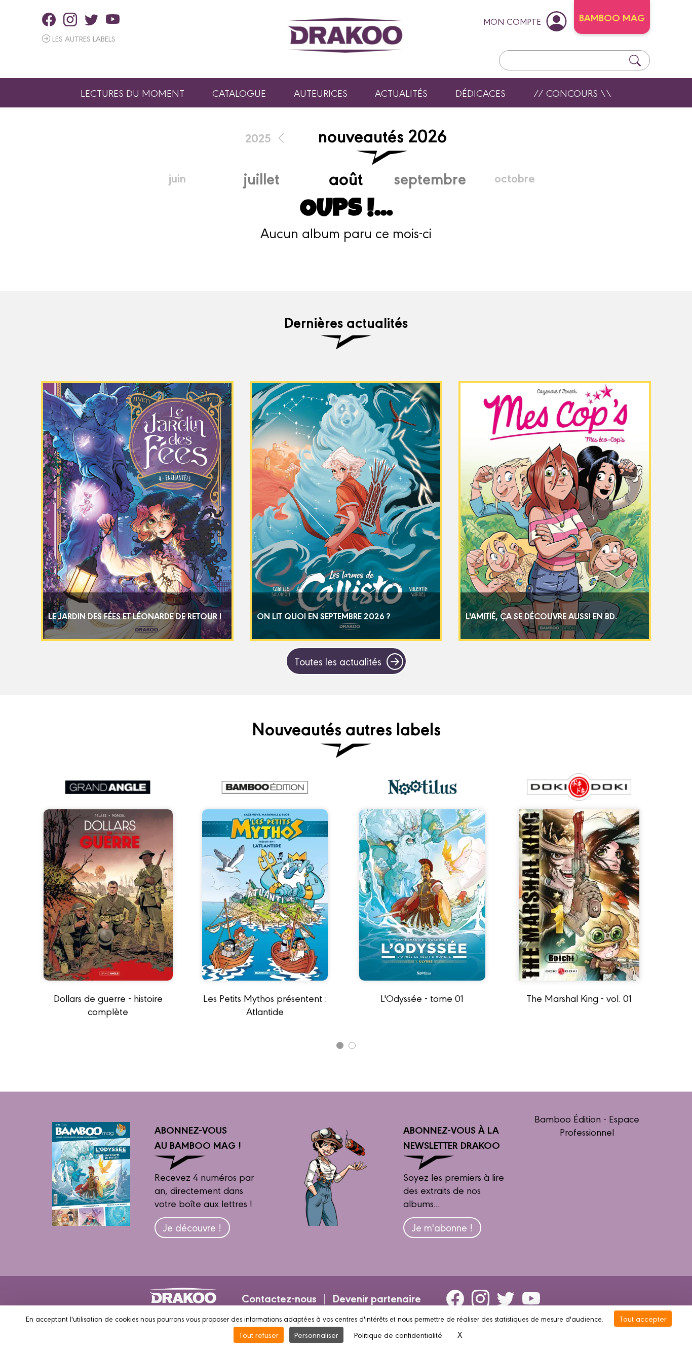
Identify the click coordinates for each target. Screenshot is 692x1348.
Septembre (430, 178)
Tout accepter (643, 1318)
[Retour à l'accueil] (345, 35)
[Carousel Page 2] (352, 1045)
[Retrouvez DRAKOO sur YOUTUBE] (113, 19)
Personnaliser (316, 1334)
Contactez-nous (279, 1297)
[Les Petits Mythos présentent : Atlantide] (265, 984)
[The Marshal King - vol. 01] (579, 984)
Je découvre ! (192, 1227)
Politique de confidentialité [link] (398, 1334)
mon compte (512, 21)
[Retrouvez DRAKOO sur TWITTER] (91, 19)
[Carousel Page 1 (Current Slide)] (339, 1045)
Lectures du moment (132, 92)
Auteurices (321, 92)
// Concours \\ (572, 92)
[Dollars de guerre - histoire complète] (108, 984)
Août (346, 177)
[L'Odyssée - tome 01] (422, 984)
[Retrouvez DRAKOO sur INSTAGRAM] (70, 19)
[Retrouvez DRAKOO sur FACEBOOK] (49, 19)
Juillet (261, 178)
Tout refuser (259, 1334)
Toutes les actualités (337, 661)
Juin (177, 177)
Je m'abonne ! (442, 1227)
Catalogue (239, 92)
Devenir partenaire (376, 1297)
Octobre (514, 177)
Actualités (401, 92)
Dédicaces (480, 92)
